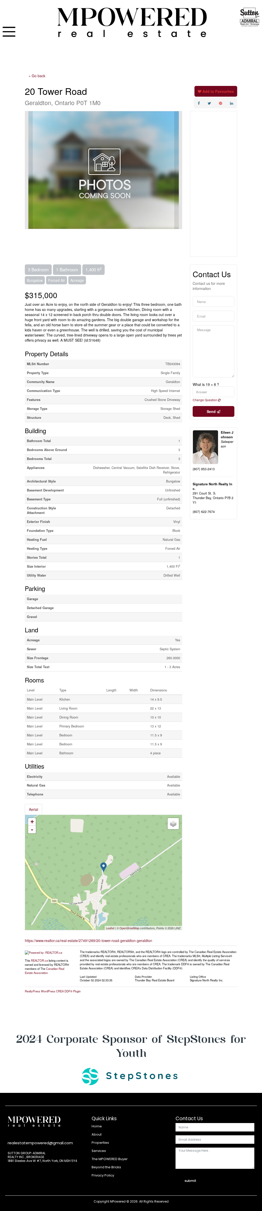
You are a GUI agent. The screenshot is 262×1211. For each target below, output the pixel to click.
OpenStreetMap (129, 928)
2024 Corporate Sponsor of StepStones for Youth (131, 1046)
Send (212, 411)
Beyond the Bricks (106, 1167)
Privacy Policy (103, 1175)
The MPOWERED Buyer (110, 1159)
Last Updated (88, 976)
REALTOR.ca (39, 960)
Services (99, 1150)
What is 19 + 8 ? (206, 384)
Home (97, 1126)
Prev (29, 170)
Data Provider (143, 976)
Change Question (205, 400)
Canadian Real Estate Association (44, 971)
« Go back (37, 75)
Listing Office (198, 976)
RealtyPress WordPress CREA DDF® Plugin (53, 991)
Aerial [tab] (33, 809)
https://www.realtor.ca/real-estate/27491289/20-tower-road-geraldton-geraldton (88, 940)
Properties (100, 1142)
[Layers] (173, 823)
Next (178, 170)
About (97, 1134)
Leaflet (110, 928)
